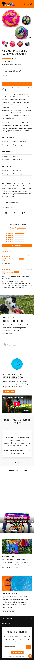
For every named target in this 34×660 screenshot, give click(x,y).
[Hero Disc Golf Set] (17, 546)
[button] (6, 59)
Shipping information (10, 202)
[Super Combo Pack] (17, 583)
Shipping (4, 64)
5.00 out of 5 (21, 228)
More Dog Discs (9, 391)
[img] (6, 256)
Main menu (6, 624)
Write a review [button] (17, 245)
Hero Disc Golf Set (7, 571)
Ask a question (7, 207)
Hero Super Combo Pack (8, 611)
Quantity (5, 75)
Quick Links (7, 618)
